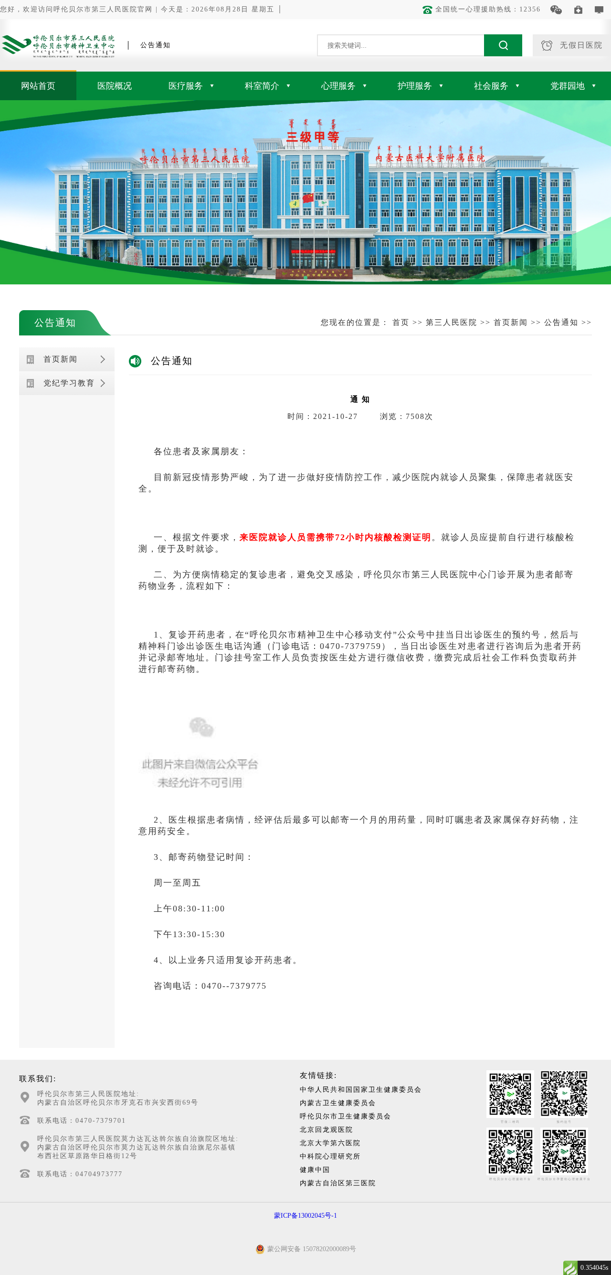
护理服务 (415, 86)
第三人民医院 (451, 322)
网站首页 (38, 86)
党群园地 (567, 86)
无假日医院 (581, 45)
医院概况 (114, 86)
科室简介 (262, 86)
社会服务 (491, 86)
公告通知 (55, 322)
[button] (305, 278)
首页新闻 (511, 322)
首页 (401, 322)
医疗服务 (186, 86)
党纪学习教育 (69, 383)
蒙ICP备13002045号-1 (305, 1215)
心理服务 (338, 86)
